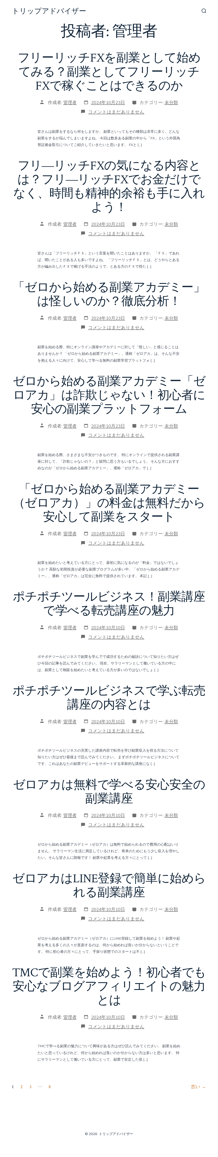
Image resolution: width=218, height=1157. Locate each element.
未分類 (171, 102)
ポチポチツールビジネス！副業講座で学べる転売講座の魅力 (109, 604)
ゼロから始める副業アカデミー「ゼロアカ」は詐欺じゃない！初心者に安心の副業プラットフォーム (109, 395)
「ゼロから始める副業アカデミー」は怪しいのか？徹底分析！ (109, 294)
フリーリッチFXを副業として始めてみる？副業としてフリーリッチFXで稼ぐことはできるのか (109, 72)
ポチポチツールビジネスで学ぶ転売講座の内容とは (109, 698)
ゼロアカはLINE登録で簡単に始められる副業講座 (109, 885)
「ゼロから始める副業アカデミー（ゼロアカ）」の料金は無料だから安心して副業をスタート (109, 503)
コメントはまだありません (116, 112)
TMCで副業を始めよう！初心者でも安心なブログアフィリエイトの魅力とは (109, 986)
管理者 (70, 102)
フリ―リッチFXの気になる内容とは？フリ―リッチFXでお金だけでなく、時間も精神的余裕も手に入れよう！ (109, 186)
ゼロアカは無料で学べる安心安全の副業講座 (109, 792)
